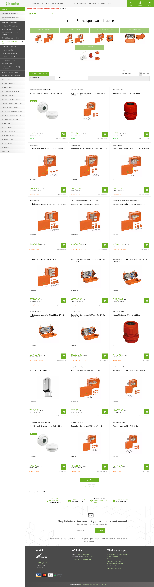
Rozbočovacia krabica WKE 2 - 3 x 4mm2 (128, 426)
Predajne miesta (58, 3)
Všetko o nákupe (80, 3)
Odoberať (100, 530)
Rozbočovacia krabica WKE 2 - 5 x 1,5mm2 (129, 370)
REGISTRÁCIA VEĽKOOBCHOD (81, 560)
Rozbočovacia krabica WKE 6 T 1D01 (85, 204)
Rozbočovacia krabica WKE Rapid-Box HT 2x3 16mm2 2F (130, 260)
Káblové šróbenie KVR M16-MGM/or (126, 315)
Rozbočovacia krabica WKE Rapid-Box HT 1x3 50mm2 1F (46, 316)
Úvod (34, 14)
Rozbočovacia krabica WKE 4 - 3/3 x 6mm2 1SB (47, 149)
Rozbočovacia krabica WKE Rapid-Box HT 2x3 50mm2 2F (88, 316)
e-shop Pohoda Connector (93, 584)
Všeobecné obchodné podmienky (118, 559)
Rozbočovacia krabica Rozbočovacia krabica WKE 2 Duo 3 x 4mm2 (88, 94)
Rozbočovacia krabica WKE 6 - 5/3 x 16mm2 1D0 (47, 204)
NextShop (82, 584)
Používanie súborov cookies (116, 566)
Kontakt (111, 3)
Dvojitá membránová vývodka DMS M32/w (45, 426)
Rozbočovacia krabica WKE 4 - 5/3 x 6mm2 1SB (89, 149)
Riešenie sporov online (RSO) (116, 568)
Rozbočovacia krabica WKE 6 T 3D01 (43, 259)
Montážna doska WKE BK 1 (39, 370)
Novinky (4, 9)
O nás (69, 3)
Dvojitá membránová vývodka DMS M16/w (45, 93)
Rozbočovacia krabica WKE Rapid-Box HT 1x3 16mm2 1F (88, 260)
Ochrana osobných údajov (115, 563)
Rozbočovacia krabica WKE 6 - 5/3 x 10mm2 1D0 (131, 149)
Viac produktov (89, 480)
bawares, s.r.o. (41, 563)
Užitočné (101, 3)
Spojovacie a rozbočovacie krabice (50, 14)
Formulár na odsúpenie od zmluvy (118, 554)
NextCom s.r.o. (105, 584)
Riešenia (92, 3)
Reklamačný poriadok (114, 561)
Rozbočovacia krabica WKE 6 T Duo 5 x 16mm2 (130, 204)
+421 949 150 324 (55, 503)
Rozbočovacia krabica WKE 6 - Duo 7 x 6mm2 (88, 370)
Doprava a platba (112, 556)
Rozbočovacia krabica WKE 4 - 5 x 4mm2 (86, 426)
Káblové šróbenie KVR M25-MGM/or (126, 93)
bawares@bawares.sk (82, 554)
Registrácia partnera (40, 3)
